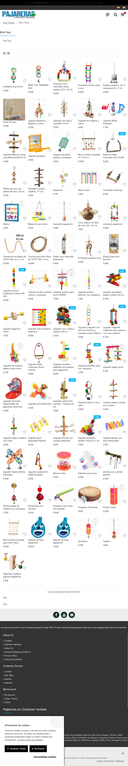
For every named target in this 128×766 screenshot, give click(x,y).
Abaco (6, 224)
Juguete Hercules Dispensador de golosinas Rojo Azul (12, 404)
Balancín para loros (37, 224)
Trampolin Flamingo (113, 190)
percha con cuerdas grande (113, 473)
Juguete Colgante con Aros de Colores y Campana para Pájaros (89, 330)
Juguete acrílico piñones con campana (89, 293)
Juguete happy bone (113, 367)
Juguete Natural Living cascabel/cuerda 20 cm (14, 156)
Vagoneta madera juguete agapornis (12, 575)
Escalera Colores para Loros (89, 86)
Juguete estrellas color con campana (89, 367)
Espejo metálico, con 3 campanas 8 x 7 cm (114, 86)
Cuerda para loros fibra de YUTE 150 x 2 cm (39, 258)
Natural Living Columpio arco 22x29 (113, 156)
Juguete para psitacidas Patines (37, 439)
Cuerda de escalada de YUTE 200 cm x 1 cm (14, 258)
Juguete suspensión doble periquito (38, 473)
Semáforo (83, 541)
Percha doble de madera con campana (14, 507)
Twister (106, 541)
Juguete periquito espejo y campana (62, 156)
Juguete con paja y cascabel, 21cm (62, 122)
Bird (5, 597)
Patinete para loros (87, 473)
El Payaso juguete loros (89, 258)
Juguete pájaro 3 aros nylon (89, 403)
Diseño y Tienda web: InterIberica (110, 760)
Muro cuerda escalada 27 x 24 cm (89, 156)
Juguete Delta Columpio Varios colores (36, 367)
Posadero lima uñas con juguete (63, 507)
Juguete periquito (36, 156)
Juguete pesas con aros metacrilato (112, 439)
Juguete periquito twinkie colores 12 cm (88, 439)
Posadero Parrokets (88, 507)
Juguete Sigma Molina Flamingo (14, 473)
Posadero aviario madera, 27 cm (36, 190)
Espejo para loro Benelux (111, 258)
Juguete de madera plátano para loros (12, 367)
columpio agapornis (112, 224)
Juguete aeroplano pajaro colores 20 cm (113, 293)
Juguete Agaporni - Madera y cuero (37, 122)
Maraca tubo (59, 473)
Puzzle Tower (109, 507)
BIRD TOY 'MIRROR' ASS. (38, 86)
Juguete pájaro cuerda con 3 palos (114, 403)
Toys (5, 603)
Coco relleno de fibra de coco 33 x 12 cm (88, 224)
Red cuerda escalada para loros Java (13, 541)
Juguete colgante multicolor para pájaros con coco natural (114, 330)
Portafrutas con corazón (35, 507)
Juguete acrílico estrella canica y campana (40, 293)
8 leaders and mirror (13, 86)
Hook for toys (9, 122)
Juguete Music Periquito (110, 122)
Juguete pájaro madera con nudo (14, 439)
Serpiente (58, 190)
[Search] (115, 14)
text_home (9, 22)
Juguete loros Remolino (40, 404)
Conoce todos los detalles (30, 740)
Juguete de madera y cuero (88, 122)
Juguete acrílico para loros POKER (63, 293)
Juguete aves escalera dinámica (39, 330)
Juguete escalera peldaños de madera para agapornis (63, 367)
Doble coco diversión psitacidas (63, 258)
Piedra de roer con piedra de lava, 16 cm (14, 190)
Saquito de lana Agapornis (36, 541)
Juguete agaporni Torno (11, 330)
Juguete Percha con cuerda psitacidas (63, 439)
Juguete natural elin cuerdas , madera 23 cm (63, 404)
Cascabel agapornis (63, 224)
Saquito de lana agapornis (61, 541)
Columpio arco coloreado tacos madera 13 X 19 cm (63, 86)
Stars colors (84, 190)
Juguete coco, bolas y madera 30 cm (64, 330)
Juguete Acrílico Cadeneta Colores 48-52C (14, 293)
